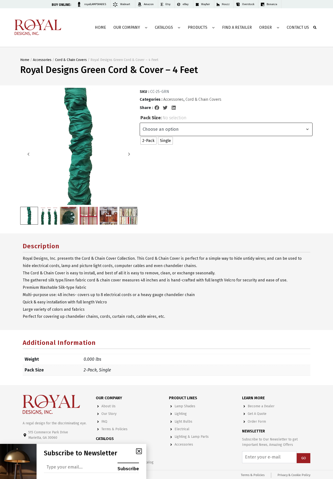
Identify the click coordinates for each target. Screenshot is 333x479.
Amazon (149, 4)
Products (197, 27)
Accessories (42, 60)
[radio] (148, 140)
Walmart (125, 4)
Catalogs (164, 27)
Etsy (168, 4)
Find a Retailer (237, 27)
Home (100, 27)
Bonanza (272, 4)
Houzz (226, 4)
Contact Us (298, 27)
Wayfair (205, 4)
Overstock (248, 4)
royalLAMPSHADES (95, 4)
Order (265, 27)
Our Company (126, 27)
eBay (185, 4)
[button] (157, 107)
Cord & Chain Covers (71, 60)
